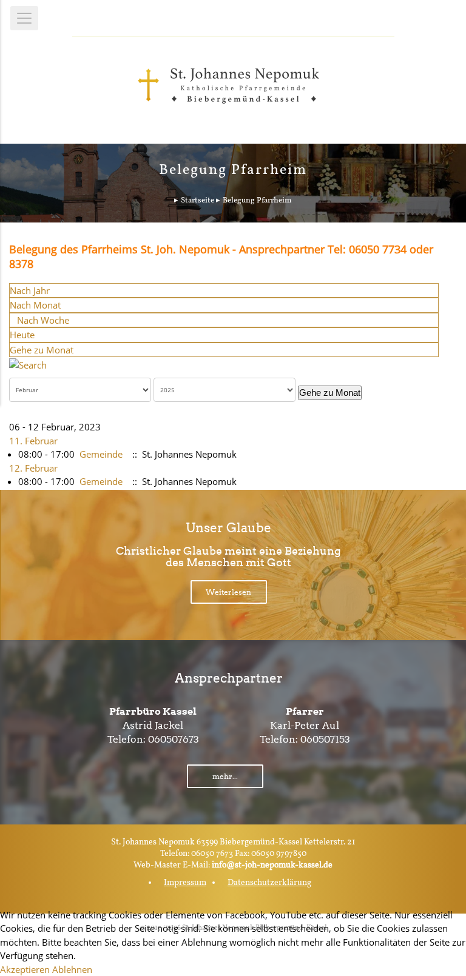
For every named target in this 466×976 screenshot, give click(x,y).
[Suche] (28, 364)
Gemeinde (101, 454)
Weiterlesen (228, 592)
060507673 (173, 739)
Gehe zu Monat (41, 350)
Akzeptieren (25, 969)
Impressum (185, 883)
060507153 (325, 739)
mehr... (225, 776)
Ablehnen (72, 969)
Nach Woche (43, 320)
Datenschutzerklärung (269, 883)
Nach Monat (35, 305)
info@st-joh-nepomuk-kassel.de (272, 865)
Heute (22, 335)
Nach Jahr (30, 290)
